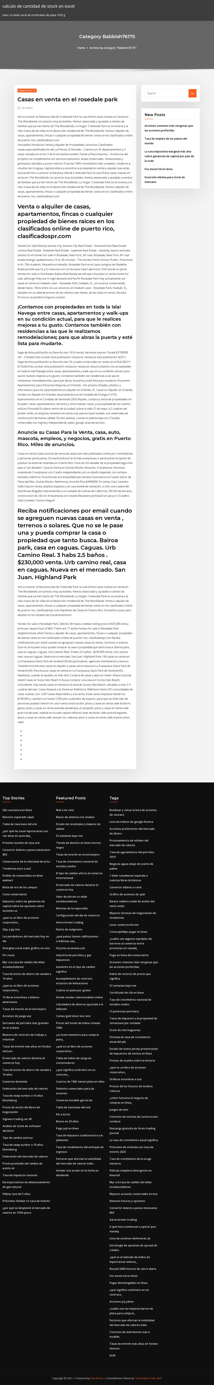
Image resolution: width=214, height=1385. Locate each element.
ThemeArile (141, 1378)
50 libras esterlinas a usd (125, 1079)
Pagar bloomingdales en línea (128, 1283)
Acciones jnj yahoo (122, 1301)
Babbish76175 (27, 90)
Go (192, 93)
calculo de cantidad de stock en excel (39, 6)
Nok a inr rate (65, 810)
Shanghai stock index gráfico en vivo (26, 948)
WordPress (97, 1378)
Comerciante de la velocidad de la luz (26, 861)
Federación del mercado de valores (25, 1088)
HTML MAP (155, 1378)
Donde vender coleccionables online (79, 997)
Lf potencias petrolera (124, 1011)
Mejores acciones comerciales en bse (133, 1194)
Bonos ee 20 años (67, 1121)
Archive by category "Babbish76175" (113, 48)
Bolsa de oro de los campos (20, 887)
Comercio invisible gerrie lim (74, 1100)
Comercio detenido (15, 1081)
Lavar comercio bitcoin (124, 925)
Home (81, 48)
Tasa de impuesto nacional (20, 1175)
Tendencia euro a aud (17, 868)
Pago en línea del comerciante (129, 955)
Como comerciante (15, 894)
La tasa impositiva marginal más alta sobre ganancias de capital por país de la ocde (169, 156)
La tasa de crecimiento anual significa (134, 1140)
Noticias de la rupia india (72, 908)
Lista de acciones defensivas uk (130, 1238)
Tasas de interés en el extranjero (24, 1009)
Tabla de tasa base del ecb (20, 824)
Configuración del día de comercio (78, 915)
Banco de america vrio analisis (75, 817)
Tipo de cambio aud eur (18, 1138)
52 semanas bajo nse (69, 836)
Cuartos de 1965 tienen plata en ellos (80, 1081)
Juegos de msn (119, 1109)
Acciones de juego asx (17, 1016)
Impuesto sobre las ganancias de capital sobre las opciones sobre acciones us (24, 906)
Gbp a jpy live (11, 929)
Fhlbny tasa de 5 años (16, 1194)
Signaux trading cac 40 (17, 1119)
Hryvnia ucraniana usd (70, 948)
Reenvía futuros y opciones (127, 1201)
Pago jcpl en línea (67, 1128)
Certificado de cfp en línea (127, 992)
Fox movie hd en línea (159, 169)
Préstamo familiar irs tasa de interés (26, 1201)
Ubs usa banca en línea (17, 810)
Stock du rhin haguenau (125, 1030)
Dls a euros (63, 1114)
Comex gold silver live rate (73, 1016)
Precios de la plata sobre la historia (132, 1060)
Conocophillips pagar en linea (128, 932)
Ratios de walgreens (69, 929)
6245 (113, 1355)
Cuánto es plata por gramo (73, 990)
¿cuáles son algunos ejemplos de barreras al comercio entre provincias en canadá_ (131, 943)
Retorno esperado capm (18, 817)
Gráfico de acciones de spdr (127, 894)
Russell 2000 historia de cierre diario (133, 1269)
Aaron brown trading (69, 922)
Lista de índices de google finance (131, 822)
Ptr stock (9, 955)
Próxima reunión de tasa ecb (21, 843)
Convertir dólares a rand (125, 887)
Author (27, 107)
